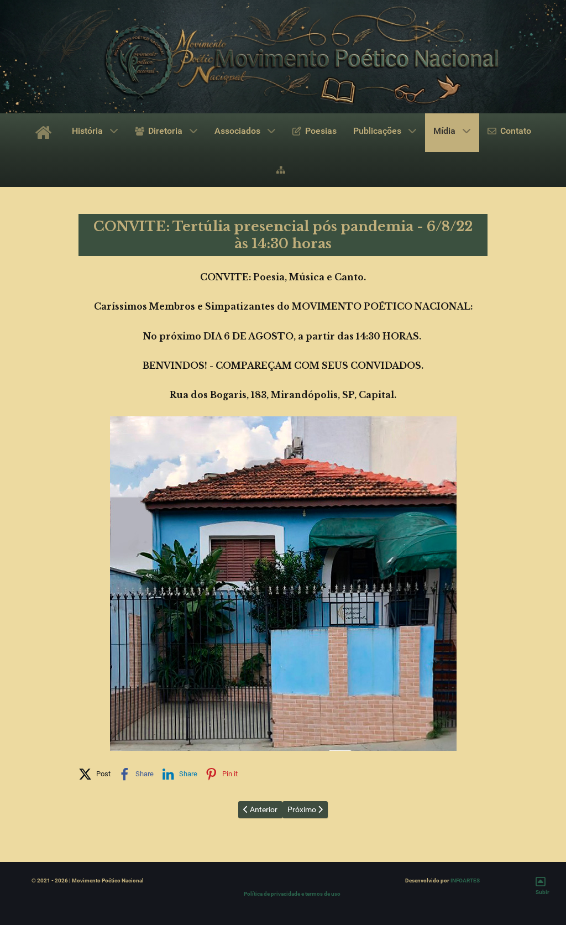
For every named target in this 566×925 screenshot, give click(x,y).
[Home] (45, 132)
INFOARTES (465, 880)
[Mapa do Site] (282, 169)
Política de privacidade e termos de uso (292, 894)
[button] (94, 772)
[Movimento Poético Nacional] (283, 56)
